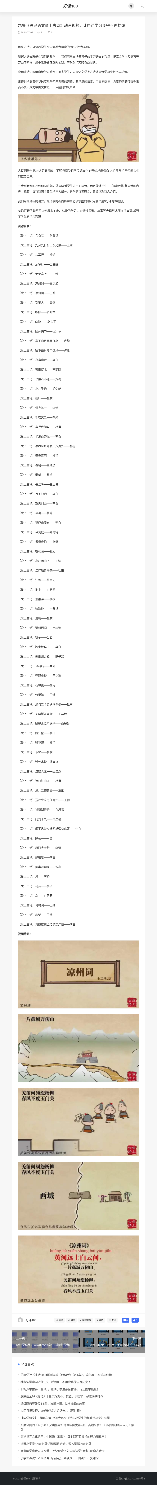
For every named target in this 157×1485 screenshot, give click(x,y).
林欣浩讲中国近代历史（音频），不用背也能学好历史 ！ (56, 1382)
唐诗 (61, 1320)
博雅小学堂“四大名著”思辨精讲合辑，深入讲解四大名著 (55, 1444)
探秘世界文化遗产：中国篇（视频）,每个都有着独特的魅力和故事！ (63, 1436)
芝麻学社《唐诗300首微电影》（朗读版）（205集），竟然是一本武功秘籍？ (67, 1375)
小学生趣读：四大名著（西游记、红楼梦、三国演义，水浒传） (60, 1458)
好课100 (25, 1478)
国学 (72, 1320)
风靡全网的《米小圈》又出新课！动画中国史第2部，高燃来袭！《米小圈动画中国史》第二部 (78, 1427)
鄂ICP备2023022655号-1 (132, 1478)
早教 (101, 1320)
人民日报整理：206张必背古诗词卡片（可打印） (51, 1410)
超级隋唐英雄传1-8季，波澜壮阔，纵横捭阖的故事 (52, 1403)
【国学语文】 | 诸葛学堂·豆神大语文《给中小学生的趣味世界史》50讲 (65, 1418)
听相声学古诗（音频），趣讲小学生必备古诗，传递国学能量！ (60, 1389)
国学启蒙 (87, 1320)
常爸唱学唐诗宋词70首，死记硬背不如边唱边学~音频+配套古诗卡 (62, 1451)
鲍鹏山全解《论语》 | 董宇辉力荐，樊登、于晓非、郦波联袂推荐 (61, 1396)
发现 (113, 1320)
